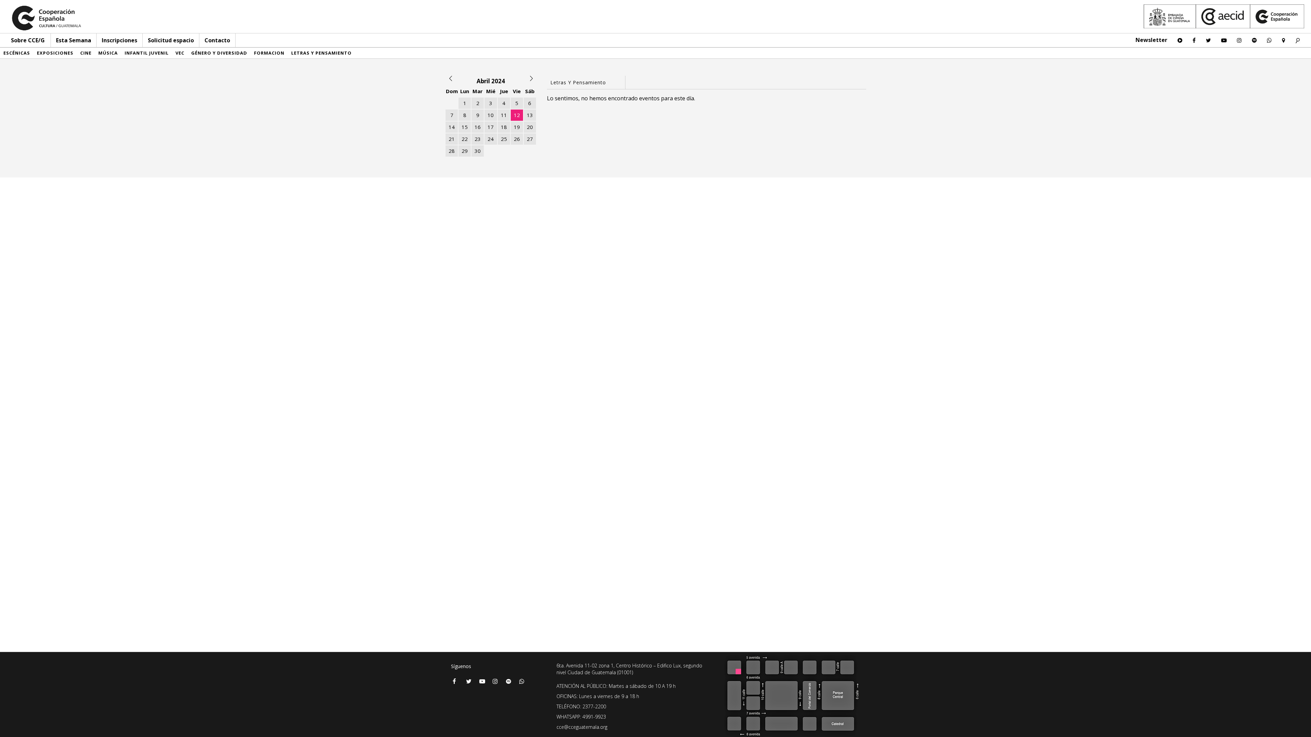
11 (504, 115)
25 (504, 138)
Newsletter (1151, 40)
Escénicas (16, 53)
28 (452, 150)
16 (478, 127)
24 (491, 138)
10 (491, 115)
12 (517, 115)
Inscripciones (119, 40)
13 (530, 115)
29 (465, 150)
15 (465, 127)
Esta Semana (73, 40)
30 (478, 150)
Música (108, 53)
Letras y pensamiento (321, 53)
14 (452, 127)
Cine (85, 53)
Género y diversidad (219, 53)
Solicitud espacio (171, 40)
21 (452, 138)
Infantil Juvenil (147, 53)
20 (530, 127)
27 (530, 138)
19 (517, 127)
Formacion (269, 53)
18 (504, 127)
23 (478, 138)
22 (465, 138)
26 (517, 138)
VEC (179, 53)
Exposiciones (55, 53)
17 (491, 127)
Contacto (217, 40)
